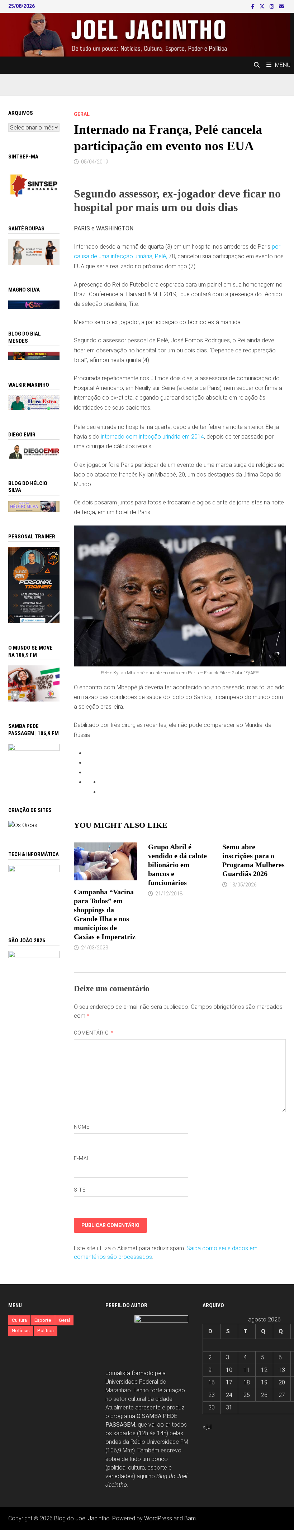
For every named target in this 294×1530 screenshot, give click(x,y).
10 (229, 1370)
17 (229, 1382)
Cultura (19, 1320)
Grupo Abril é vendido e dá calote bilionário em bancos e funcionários (177, 864)
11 (246, 1370)
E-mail (82, 1158)
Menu (282, 65)
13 (282, 1370)
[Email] (281, 6)
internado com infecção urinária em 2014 (152, 436)
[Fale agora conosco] (22, 824)
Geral (82, 114)
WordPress (158, 1518)
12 (264, 1370)
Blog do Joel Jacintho (82, 1518)
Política (45, 1330)
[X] (263, 6)
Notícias (21, 1330)
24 (229, 1395)
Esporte (42, 1320)
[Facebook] (254, 6)
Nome (82, 1127)
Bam (190, 1518)
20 (282, 1382)
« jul (207, 1426)
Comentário (94, 1033)
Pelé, (161, 256)
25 (246, 1395)
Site (80, 1190)
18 (246, 1382)
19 (264, 1382)
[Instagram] (272, 6)
